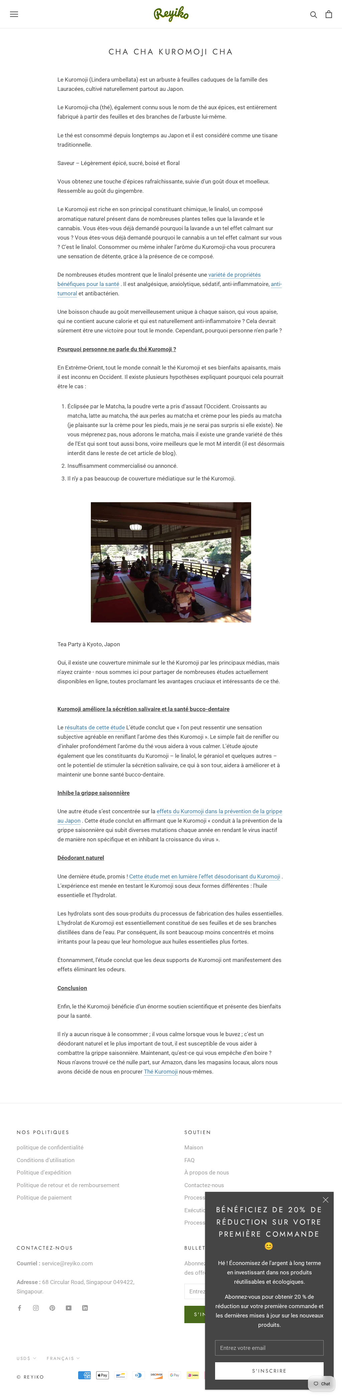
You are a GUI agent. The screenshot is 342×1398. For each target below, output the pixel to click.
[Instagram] (36, 1307)
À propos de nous (206, 1172)
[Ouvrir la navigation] (14, 14)
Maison (193, 1147)
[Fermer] (326, 1200)
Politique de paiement (44, 1197)
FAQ (189, 1160)
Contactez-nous (204, 1185)
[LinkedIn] (85, 1307)
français (60, 1358)
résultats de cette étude (95, 727)
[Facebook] (19, 1307)
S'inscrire (269, 1371)
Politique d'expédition (44, 1172)
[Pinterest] (52, 1307)
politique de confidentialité (50, 1147)
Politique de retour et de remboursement (68, 1185)
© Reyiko (30, 1377)
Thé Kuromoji (161, 1071)
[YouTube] (68, 1307)
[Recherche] (313, 14)
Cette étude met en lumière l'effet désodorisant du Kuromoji (204, 876)
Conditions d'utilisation (45, 1160)
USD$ (24, 1358)
